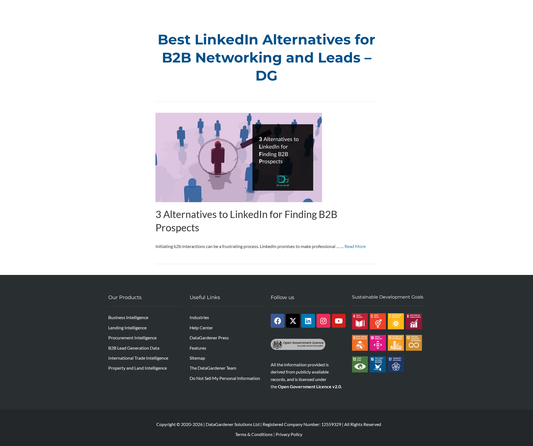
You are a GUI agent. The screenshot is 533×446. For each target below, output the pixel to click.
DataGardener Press (209, 337)
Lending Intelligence (127, 327)
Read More (355, 246)
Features (198, 347)
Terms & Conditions (254, 434)
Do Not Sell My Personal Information (225, 378)
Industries (199, 317)
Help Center (201, 327)
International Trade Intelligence (138, 357)
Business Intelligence (128, 317)
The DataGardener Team (213, 367)
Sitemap (197, 357)
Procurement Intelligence (132, 337)
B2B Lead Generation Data (133, 347)
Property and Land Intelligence (137, 367)
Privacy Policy (289, 434)
